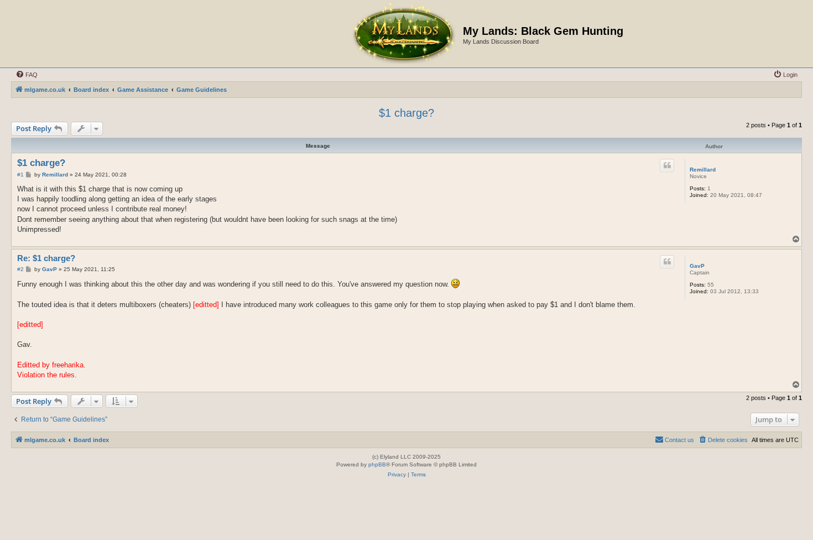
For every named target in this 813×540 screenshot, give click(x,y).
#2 (20, 269)
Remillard (703, 170)
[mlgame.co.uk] (403, 34)
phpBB (377, 464)
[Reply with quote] (667, 165)
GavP (697, 266)
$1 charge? (406, 113)
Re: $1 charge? (46, 258)
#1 (20, 175)
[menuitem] (26, 74)
